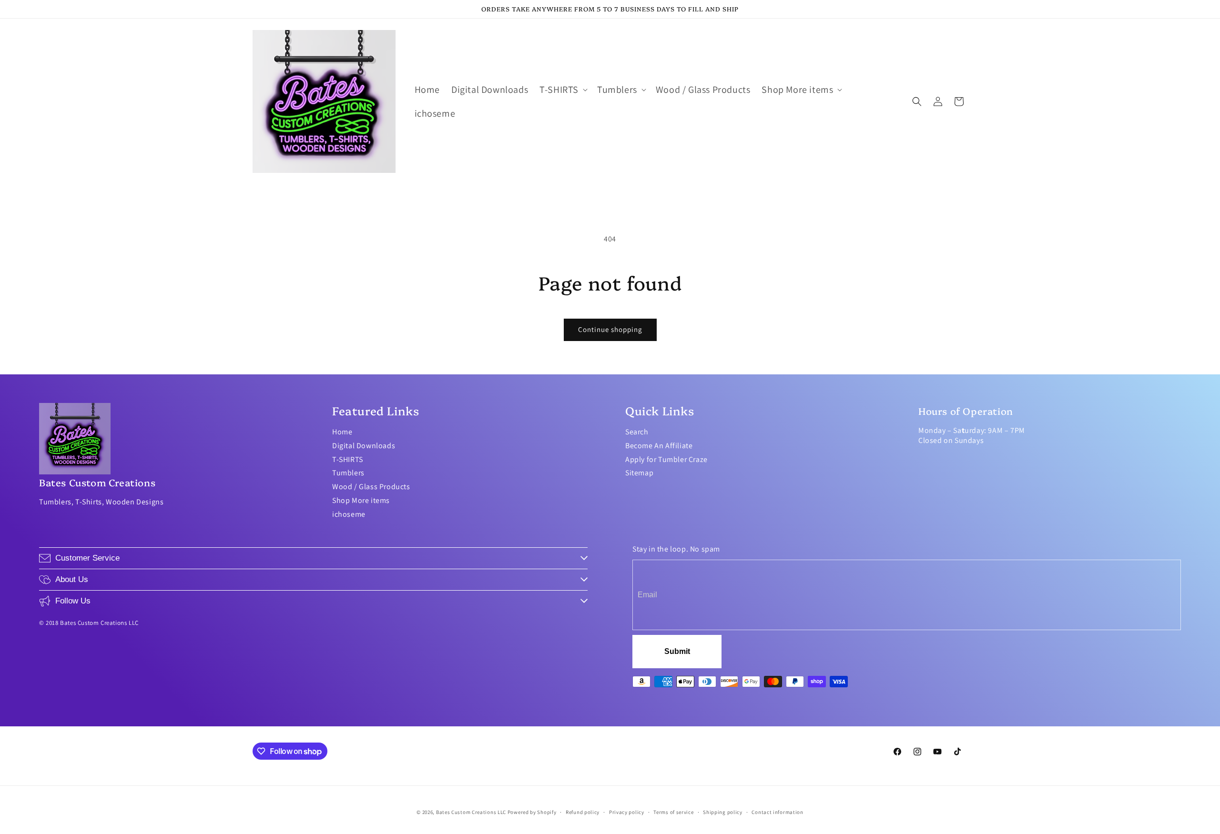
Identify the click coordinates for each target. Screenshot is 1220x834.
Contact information (777, 812)
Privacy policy (626, 812)
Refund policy (583, 812)
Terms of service (673, 812)
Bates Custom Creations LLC (472, 812)
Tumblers (348, 473)
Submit (677, 651)
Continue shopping (610, 329)
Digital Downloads (363, 446)
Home (342, 432)
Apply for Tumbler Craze (666, 459)
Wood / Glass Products (371, 487)
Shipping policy (722, 812)
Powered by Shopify (532, 812)
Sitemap (639, 473)
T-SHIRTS (347, 459)
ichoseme (349, 514)
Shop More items (361, 500)
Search (637, 432)
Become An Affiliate (658, 446)
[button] (562, 89)
